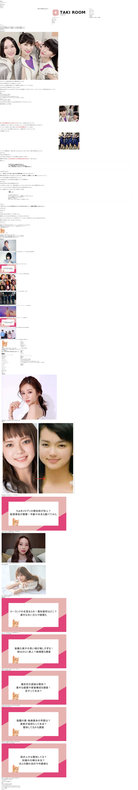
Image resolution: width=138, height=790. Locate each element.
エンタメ (2, 3)
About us (2, 6)
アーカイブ (4, 781)
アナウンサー (4, 360)
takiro (7, 232)
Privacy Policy (23, 345)
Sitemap (1, 5)
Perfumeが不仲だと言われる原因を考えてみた (9, 96)
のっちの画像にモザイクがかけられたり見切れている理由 (12, 97)
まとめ (1, 98)
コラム (3, 366)
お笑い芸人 (4, 357)
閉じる (22, 356)
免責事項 (22, 346)
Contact (1, 7)
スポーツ (3, 368)
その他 (3, 358)
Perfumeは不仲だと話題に (5, 94)
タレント (3, 369)
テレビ (3, 371)
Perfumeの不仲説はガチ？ (5, 95)
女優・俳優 (2, 4)
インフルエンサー (3, 2)
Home (21, 341)
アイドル (3, 359)
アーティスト (2, 30)
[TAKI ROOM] (69, 16)
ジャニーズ (4, 367)
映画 (2, 372)
